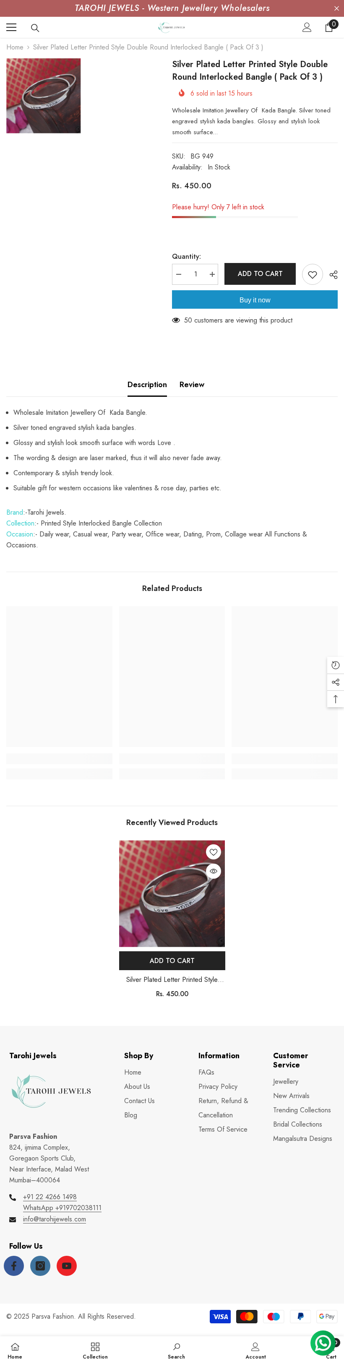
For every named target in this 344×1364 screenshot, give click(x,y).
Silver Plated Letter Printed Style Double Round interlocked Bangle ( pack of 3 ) (172, 980)
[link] (59, 758)
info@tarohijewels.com (54, 1219)
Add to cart (260, 274)
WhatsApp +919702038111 (62, 1208)
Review (192, 384)
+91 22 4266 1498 (50, 1197)
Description (147, 384)
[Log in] (307, 27)
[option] (172, 922)
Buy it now (255, 300)
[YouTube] (67, 1266)
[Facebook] (14, 1266)
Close (337, 8)
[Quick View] (213, 871)
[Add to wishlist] (312, 274)
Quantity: (186, 256)
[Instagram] (40, 1266)
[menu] (11, 27)
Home (14, 47)
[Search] (35, 28)
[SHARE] (330, 275)
